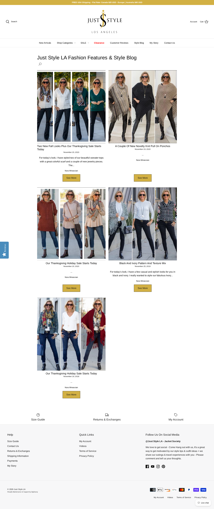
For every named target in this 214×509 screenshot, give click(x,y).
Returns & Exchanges (18, 451)
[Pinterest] (163, 466)
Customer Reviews (119, 43)
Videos (82, 446)
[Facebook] (147, 466)
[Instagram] (158, 466)
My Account (85, 441)
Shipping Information (18, 456)
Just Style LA (19, 489)
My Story (154, 43)
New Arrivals (45, 43)
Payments (12, 461)
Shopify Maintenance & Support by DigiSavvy (22, 492)
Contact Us (169, 43)
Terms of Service (87, 451)
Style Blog (139, 43)
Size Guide (13, 441)
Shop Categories (65, 43)
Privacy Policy (86, 456)
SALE (83, 43)
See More (71, 178)
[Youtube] (152, 466)
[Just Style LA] (107, 22)
